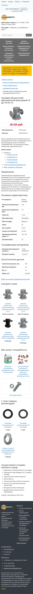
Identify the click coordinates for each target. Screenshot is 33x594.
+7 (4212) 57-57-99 (16, 11)
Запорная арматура (25, 508)
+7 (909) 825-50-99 (11, 162)
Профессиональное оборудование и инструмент (25, 523)
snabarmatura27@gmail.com (17, 165)
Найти (29, 35)
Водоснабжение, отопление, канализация (24, 517)
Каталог (4, 1)
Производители (9, 549)
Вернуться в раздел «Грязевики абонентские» (15, 279)
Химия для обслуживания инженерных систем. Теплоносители (24, 531)
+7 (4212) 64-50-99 (11, 160)
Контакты (5, 5)
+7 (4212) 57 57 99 (9, 566)
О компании (25, 1)
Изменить (24, 9)
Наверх (3, 588)
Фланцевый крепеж (15, 395)
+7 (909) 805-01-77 (11, 157)
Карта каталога (21, 543)
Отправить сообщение (15, 167)
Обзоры (17, 1)
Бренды (10, 1)
